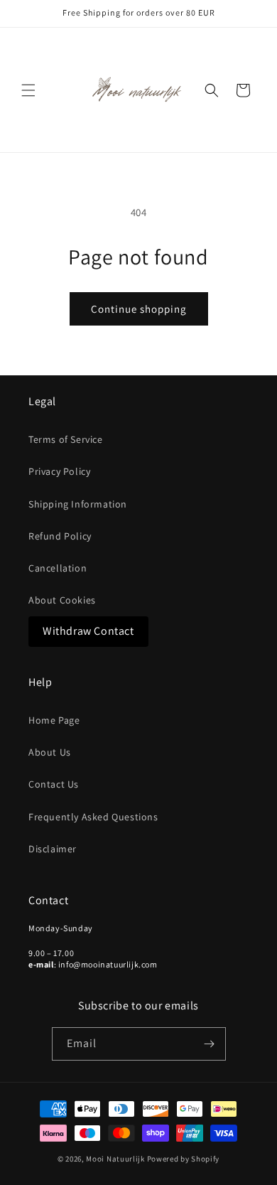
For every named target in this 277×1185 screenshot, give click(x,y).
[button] (28, 90)
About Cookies (62, 600)
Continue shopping (139, 309)
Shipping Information (77, 504)
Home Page (54, 720)
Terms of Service (65, 439)
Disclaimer (52, 848)
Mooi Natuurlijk (115, 1159)
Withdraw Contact (88, 630)
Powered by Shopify (183, 1159)
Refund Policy (60, 536)
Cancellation (57, 568)
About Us (49, 752)
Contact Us (53, 784)
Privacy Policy (59, 471)
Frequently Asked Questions (93, 816)
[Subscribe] (209, 1044)
